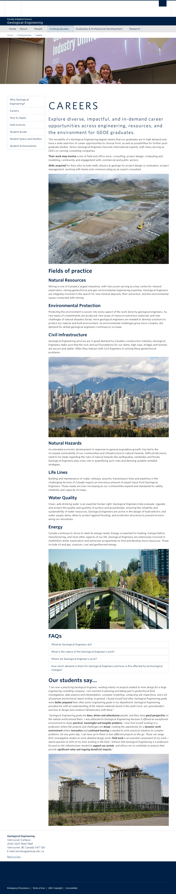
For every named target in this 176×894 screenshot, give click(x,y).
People (38, 28)
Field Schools (17, 124)
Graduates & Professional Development (99, 28)
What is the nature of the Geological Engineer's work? (83, 651)
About (23, 28)
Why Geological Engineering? (19, 101)
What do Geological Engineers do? (71, 644)
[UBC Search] (163, 4)
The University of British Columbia (15, 9)
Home (12, 28)
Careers (14, 110)
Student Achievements (23, 146)
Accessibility (71, 888)
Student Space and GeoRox (26, 139)
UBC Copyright (55, 888)
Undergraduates (59, 28)
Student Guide (18, 132)
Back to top (14, 856)
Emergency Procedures (18, 888)
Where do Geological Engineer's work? (74, 659)
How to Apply (18, 117)
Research (134, 28)
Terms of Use (39, 888)
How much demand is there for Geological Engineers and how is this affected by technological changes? (107, 668)
